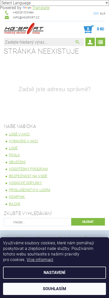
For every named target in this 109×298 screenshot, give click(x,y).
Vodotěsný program (28, 169)
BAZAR (15, 204)
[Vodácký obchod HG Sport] (24, 29)
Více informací (40, 259)
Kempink (17, 197)
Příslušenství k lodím (29, 190)
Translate (41, 7)
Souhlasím (54, 288)
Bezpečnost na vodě (28, 176)
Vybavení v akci (23, 141)
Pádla (14, 155)
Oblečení (17, 162)
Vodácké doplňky (25, 183)
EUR (102, 13)
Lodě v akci (19, 134)
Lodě (13, 148)
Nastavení (54, 272)
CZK (96, 13)
